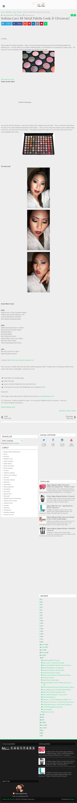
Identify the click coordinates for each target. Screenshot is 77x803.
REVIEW (6, 457)
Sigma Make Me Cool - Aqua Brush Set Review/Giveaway (60, 507)
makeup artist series (10, 501)
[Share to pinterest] (29, 23)
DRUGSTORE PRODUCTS (12, 452)
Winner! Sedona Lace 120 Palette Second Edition (57, 689)
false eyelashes (9, 487)
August (43, 655)
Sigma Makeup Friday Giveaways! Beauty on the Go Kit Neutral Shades (60, 518)
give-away (7, 491)
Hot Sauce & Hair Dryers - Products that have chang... (58, 702)
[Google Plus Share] (25, 23)
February (44, 725)
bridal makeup (8, 468)
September (45, 652)
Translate (16, 443)
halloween (7, 496)
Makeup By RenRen (9, 799)
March (43, 722)
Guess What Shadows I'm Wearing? (53, 668)
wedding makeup (9, 512)
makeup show (8, 503)
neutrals (6, 505)
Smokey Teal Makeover (49, 697)
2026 (41, 599)
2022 (41, 610)
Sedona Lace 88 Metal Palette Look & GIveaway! (57, 665)
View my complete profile (20, 796)
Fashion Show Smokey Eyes (51, 680)
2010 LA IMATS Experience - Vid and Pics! (55, 694)
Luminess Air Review (48, 677)
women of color (9, 515)
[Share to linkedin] (33, 23)
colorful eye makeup (10, 475)
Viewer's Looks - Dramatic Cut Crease (53, 663)
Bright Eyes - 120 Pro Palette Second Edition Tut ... (57, 699)
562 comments (29, 15)
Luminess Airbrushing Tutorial (51, 673)
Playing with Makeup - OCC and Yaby (53, 670)
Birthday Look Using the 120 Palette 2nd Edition (57, 675)
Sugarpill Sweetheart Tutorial (51, 660)
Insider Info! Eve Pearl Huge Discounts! (54, 692)
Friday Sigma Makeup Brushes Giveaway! (61, 496)
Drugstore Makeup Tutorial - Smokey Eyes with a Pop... (57, 684)
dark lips (6, 477)
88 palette (62, 411)
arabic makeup (71, 411)
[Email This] (41, 23)
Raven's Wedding (47, 709)
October (44, 650)
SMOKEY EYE (8, 459)
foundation (7, 489)
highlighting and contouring (12, 498)
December (44, 644)
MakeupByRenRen (21, 794)
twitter (43, 387)
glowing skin (7, 494)
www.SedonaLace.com (46, 396)
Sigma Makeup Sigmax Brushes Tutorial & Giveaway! (61, 529)
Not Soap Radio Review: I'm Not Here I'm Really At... (58, 704)
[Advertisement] (38, 31)
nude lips (6, 508)
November (44, 647)
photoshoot (7, 510)
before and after (9, 466)
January (44, 728)
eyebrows (7, 482)
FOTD (5, 454)
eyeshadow (7, 484)
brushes (6, 470)
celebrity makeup (9, 473)
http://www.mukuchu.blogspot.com (22, 360)
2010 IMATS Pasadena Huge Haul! (53, 707)
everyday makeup (9, 480)
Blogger (72, 799)
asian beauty (8, 463)
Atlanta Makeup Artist (8, 407)
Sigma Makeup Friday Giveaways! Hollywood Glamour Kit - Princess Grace (60, 486)
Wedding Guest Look (48, 712)
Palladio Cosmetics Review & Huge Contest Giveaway (58, 687)
